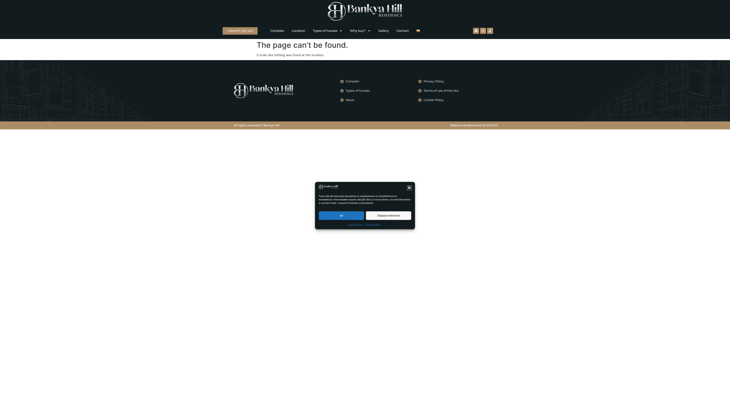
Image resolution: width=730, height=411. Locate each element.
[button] (409, 188)
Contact (403, 31)
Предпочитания (388, 215)
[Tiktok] (490, 31)
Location (298, 31)
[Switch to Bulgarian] (418, 30)
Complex (277, 31)
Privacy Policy (372, 224)
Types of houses (325, 31)
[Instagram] (483, 31)
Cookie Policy (355, 224)
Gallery (383, 31)
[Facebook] (476, 31)
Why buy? (358, 31)
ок (341, 215)
